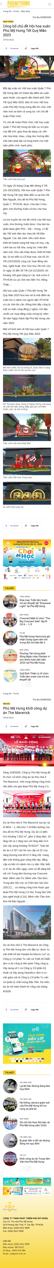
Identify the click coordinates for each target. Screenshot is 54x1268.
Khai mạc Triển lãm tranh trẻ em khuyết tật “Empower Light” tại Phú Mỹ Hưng (35, 603)
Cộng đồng (25, 596)
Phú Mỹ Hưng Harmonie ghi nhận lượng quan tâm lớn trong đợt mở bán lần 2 (35, 639)
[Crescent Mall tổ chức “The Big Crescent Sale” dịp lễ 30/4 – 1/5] (10, 620)
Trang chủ (7, 11)
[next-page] (29, 684)
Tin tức (16, 11)
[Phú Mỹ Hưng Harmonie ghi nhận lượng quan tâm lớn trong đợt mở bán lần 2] (10, 638)
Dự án (22, 633)
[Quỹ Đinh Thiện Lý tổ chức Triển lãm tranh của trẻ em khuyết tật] (10, 675)
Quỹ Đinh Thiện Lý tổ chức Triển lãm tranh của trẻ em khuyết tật (34, 676)
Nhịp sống (25, 11)
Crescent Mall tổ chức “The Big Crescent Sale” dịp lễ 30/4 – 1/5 (35, 621)
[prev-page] (24, 684)
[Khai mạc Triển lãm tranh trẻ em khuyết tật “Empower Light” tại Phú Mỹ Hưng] (10, 601)
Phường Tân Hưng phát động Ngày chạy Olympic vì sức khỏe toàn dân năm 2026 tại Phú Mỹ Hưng (35, 658)
